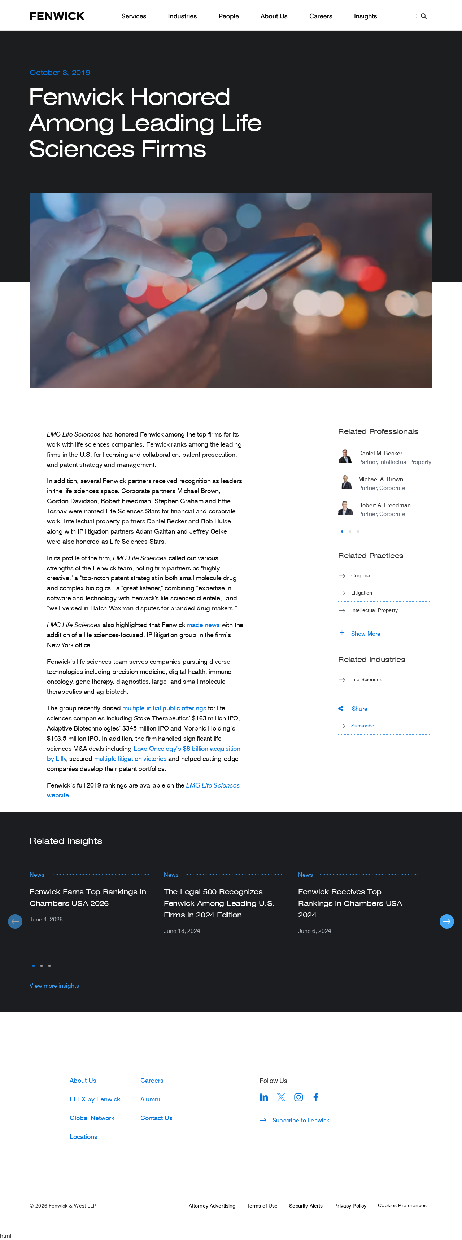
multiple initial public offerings (164, 708)
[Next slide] (447, 921)
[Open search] (424, 16)
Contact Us (156, 1117)
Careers (320, 16)
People (228, 16)
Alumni (150, 1099)
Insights (365, 16)
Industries (182, 16)
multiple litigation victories (130, 758)
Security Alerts (306, 1205)
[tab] (342, 531)
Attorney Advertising (212, 1205)
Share (359, 708)
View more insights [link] (54, 985)
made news (203, 624)
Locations (83, 1136)
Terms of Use (262, 1205)
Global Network (92, 1117)
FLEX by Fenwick (95, 1099)
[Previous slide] (15, 921)
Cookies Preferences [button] (402, 1205)
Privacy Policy (350, 1205)
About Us (274, 16)
